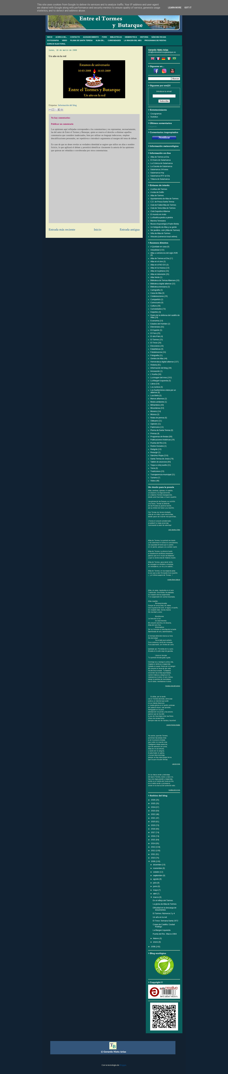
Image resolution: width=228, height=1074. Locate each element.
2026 (153, 800)
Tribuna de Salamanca (160, 179)
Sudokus (154, 117)
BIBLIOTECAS (116, 37)
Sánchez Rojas (156, 455)
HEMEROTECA (131, 37)
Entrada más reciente (62, 229)
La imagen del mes (158, 377)
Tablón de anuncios (158, 462)
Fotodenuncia (156, 352)
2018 (153, 829)
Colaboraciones (157, 296)
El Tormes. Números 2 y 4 (164, 913)
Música (153, 414)
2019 (153, 825)
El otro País (155, 336)
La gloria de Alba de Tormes (164, 904)
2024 (153, 807)
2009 (153, 861)
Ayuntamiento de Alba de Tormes (164, 199)
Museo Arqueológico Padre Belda (164, 224)
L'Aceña (153, 374)
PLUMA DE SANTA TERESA (81, 40)
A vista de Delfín (157, 192)
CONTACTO (75, 37)
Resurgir (154, 452)
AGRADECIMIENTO (91, 37)
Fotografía (154, 355)
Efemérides (155, 327)
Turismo (153, 478)
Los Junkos (155, 387)
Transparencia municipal (160, 474)
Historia (153, 365)
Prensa (153, 433)
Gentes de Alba (156, 358)
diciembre (157, 865)
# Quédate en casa (158, 247)
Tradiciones (155, 471)
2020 (153, 822)
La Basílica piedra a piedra (161, 217)
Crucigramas (155, 114)
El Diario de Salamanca (160, 160)
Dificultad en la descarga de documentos (164, 909)
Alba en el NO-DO (158, 265)
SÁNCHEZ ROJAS (158, 37)
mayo (155, 890)
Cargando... (153, 126)
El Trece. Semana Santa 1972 (165, 921)
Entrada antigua (130, 229)
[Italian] (169, 59)
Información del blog (67, 105)
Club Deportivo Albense (160, 211)
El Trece (153, 343)
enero (156, 942)
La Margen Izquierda (159, 381)
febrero (156, 938)
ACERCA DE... (61, 37)
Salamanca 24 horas (159, 169)
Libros (153, 384)
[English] (153, 59)
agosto (156, 879)
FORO (104, 37)
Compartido (155, 299)
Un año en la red (160, 917)
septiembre (158, 875)
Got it (188, 7)
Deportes (154, 312)
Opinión (153, 424)
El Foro (153, 333)
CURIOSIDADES (114, 40)
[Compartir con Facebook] (58, 109)
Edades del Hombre (158, 324)
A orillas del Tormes (158, 189)
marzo (156, 897)
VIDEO (64, 40)
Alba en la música (157, 268)
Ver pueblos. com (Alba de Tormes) (165, 230)
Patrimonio (155, 427)
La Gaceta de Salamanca (161, 166)
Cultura (153, 306)
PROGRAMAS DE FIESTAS (155, 40)
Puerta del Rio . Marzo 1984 (165, 934)
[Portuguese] (174, 59)
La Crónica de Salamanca (161, 163)
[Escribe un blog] (53, 109)
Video (152, 481)
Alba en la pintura (157, 271)
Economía (154, 321)
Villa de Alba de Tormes (160, 233)
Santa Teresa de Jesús (160, 459)
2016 (153, 836)
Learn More (174, 7)
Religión (154, 449)
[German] (164, 59)
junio (155, 886)
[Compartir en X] (56, 109)
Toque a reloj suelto (158, 465)
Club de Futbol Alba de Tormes (163, 205)
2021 (153, 818)
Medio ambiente (157, 402)
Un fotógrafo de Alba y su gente (163, 227)
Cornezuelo (155, 303)
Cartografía (155, 290)
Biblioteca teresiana (158, 287)
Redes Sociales (157, 446)
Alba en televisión (157, 274)
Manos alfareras (157, 399)
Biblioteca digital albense (160, 284)
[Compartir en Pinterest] (61, 109)
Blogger (123, 1065)
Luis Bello (154, 395)
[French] (158, 59)
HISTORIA (144, 37)
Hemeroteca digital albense (162, 362)
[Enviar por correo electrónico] (50, 109)
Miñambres (155, 405)
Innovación (155, 371)
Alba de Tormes (157, 195)
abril (155, 894)
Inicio (97, 229)
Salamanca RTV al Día (160, 176)
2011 (153, 854)
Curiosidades (156, 309)
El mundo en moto (158, 214)
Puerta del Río (156, 443)
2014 (153, 843)
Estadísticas (155, 349)
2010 (153, 858)
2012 (153, 851)
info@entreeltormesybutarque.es (162, 52)
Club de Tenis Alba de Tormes (162, 208)
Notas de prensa (157, 418)
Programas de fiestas (159, 437)
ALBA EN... (100, 40)
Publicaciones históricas (160, 440)
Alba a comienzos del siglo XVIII (164, 253)
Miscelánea (155, 408)
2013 (153, 847)
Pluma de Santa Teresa (160, 430)
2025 (153, 803)
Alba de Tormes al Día (159, 258)
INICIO (49, 37)
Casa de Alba (156, 293)
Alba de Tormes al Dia (159, 157)
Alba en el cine (156, 261)
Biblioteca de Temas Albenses (163, 280)
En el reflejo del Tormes (163, 900)
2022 (153, 814)
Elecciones (155, 346)
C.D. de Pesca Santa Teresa (162, 202)
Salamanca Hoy (157, 173)
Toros (152, 468)
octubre (156, 872)
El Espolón (154, 330)
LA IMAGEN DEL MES (132, 40)
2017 (153, 832)
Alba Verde (155, 277)
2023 (153, 811)
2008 (153, 947)
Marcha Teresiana (158, 221)
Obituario (154, 421)
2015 (153, 840)
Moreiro (153, 411)
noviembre (158, 868)
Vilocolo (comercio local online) (163, 236)
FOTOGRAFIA (53, 40)
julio (155, 883)
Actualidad (154, 250)
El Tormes (154, 340)
